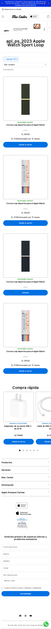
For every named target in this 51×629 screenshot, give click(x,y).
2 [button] (23, 450)
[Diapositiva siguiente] (49, 27)
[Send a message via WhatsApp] (46, 624)
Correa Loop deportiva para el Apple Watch (25, 125)
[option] (19, 418)
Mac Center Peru (20, 625)
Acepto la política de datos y (23, 588)
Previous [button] (2, 3)
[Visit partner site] (22, 523)
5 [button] (34, 450)
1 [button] (20, 450)
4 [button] (30, 450)
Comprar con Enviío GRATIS (25, 5)
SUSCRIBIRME (25, 594)
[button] (3, 16)
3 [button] (27, 450)
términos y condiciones (33, 588)
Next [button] (49, 3)
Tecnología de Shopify (35, 625)
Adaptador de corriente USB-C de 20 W (18, 427)
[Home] (19, 17)
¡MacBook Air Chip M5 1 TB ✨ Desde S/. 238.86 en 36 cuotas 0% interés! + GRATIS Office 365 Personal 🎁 (25, 3)
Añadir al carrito (25, 145)
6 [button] (37, 450)
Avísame (25, 293)
